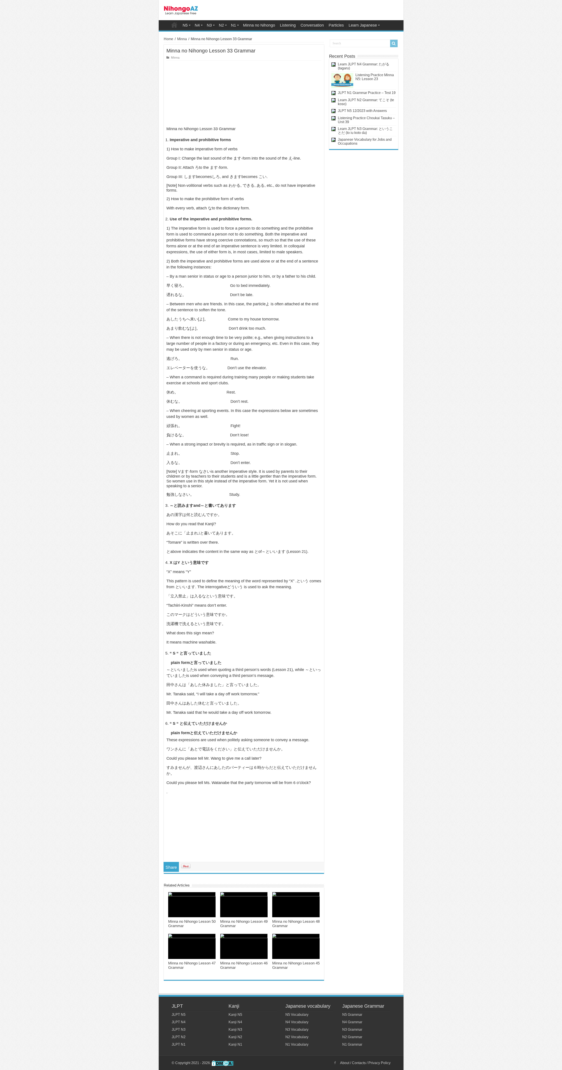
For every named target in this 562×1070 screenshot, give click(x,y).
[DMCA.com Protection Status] (222, 1063)
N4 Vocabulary (296, 1022)
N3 (209, 25)
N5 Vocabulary (296, 1014)
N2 (221, 25)
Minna (182, 39)
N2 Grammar (352, 1037)
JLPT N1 (179, 1044)
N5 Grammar (352, 1014)
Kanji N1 (235, 1044)
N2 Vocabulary (296, 1037)
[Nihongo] (181, 9)
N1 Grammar (352, 1044)
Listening (288, 25)
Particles (336, 25)
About (344, 1063)
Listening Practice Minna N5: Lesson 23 (374, 77)
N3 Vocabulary (296, 1029)
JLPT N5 (179, 1014)
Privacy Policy (379, 1063)
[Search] (394, 43)
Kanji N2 (235, 1037)
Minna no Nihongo (259, 25)
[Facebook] (335, 1062)
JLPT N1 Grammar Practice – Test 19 (367, 93)
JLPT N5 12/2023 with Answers (362, 111)
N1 (233, 25)
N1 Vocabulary (296, 1044)
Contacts (359, 1063)
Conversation (312, 25)
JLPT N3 (179, 1029)
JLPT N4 (179, 1022)
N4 (197, 25)
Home (174, 24)
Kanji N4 (235, 1022)
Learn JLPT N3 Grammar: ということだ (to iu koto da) (365, 131)
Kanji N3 (235, 1029)
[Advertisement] (243, 93)
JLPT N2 (179, 1037)
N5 (185, 25)
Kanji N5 (235, 1014)
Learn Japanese (363, 25)
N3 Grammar (352, 1029)
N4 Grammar (352, 1022)
